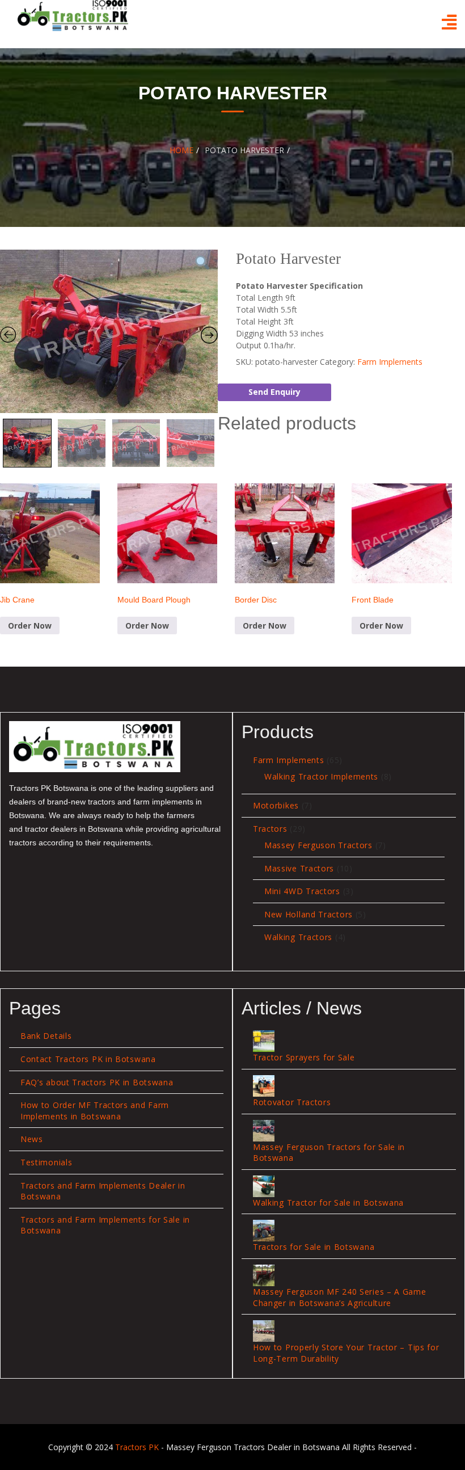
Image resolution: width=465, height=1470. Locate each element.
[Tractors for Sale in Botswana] (263, 1230)
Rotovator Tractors (292, 1102)
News (31, 1139)
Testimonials (46, 1162)
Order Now (30, 625)
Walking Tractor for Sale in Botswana (328, 1202)
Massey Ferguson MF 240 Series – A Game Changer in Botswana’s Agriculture (339, 1297)
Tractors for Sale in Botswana (313, 1246)
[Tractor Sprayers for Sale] (263, 1041)
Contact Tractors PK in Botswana (88, 1059)
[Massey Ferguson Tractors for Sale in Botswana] (263, 1131)
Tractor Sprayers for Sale (304, 1057)
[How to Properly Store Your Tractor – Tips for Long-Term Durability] (263, 1331)
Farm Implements (389, 361)
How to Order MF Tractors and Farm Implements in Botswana (94, 1111)
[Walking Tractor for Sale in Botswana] (263, 1186)
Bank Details (45, 1035)
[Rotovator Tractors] (263, 1086)
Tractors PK (137, 1447)
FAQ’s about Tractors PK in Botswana (97, 1082)
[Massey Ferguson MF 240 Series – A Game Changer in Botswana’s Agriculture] (263, 1275)
